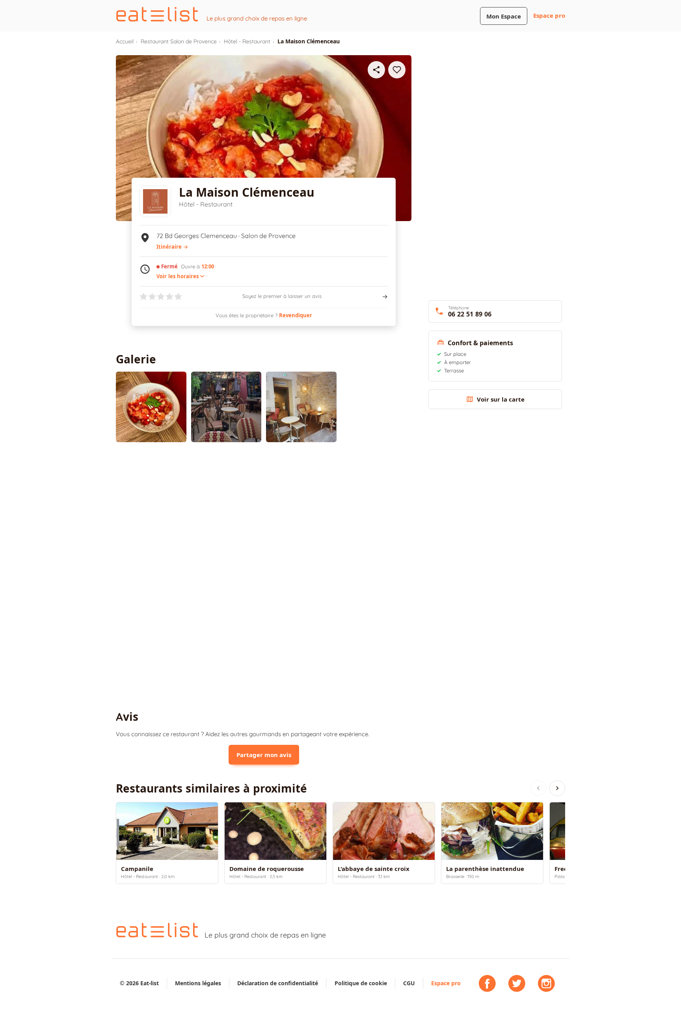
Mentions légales (198, 983)
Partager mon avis (263, 755)
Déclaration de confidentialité (277, 983)
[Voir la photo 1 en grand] (151, 407)
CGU (409, 983)
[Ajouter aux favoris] (397, 69)
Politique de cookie (361, 983)
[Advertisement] (263, 513)
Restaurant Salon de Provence (179, 41)
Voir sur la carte (501, 399)
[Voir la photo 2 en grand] (226, 407)
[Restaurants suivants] (557, 788)
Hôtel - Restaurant (247, 41)
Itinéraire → (172, 247)
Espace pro (549, 15)
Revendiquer (295, 315)
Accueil (125, 41)
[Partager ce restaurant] (376, 69)
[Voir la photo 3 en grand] (301, 407)
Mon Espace (503, 16)
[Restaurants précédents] (538, 788)
